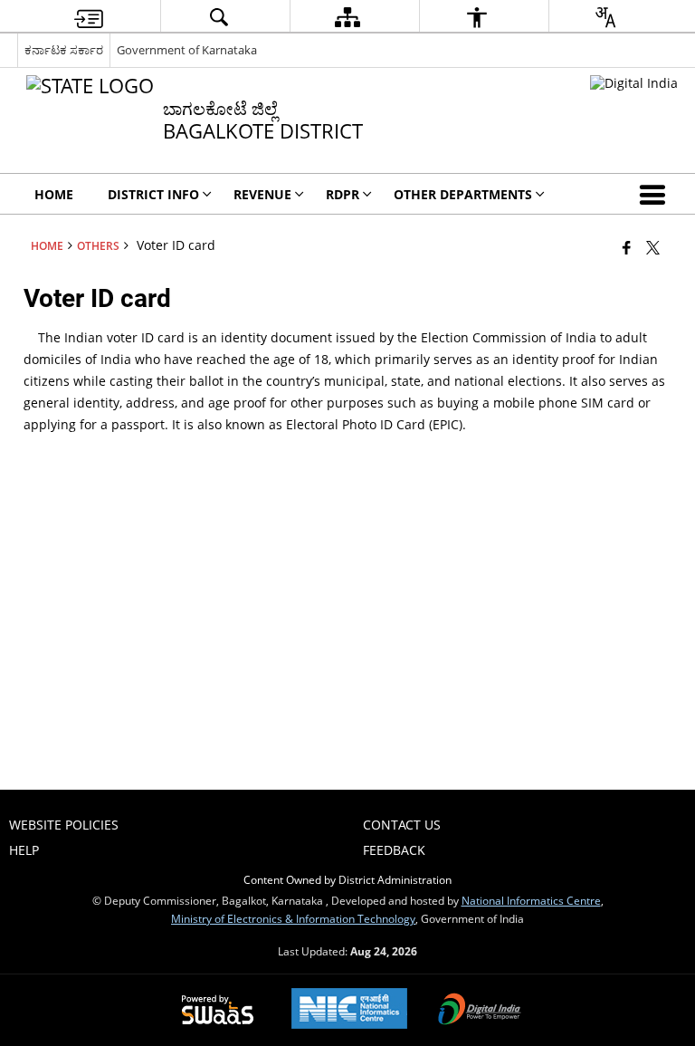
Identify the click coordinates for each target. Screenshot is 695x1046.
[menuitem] (89, 17)
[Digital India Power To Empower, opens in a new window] (479, 1010)
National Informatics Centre (531, 900)
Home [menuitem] (53, 194)
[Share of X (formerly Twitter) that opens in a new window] (653, 247)
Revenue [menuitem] (262, 194)
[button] (656, 194)
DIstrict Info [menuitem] (153, 194)
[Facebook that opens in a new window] (626, 247)
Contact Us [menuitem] (402, 824)
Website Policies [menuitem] (64, 824)
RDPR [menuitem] (342, 194)
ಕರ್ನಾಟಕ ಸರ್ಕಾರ (63, 50)
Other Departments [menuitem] (463, 194)
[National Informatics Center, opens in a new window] (349, 1010)
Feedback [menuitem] (394, 850)
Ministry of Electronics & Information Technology (293, 918)
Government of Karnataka (187, 50)
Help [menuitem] (24, 850)
